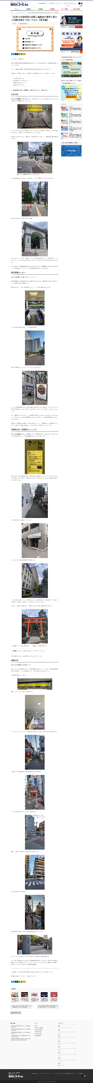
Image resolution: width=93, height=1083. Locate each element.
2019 (59, 1063)
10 (58, 1065)
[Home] (12, 12)
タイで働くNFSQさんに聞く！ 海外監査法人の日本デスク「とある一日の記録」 (75, 129)
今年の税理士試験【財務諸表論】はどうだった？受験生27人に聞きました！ (75, 116)
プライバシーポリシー (45, 1073)
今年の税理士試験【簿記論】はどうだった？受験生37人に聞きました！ (75, 122)
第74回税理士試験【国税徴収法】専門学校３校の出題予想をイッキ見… (44, 1000)
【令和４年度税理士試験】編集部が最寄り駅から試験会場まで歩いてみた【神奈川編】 (47, 1006)
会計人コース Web (45, 1081)
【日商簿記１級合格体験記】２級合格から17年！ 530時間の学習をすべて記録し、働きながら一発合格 (71, 136)
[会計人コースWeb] (19, 5)
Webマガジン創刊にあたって (70, 3)
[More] (24, 54)
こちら (22, 78)
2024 (59, 1035)
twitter (79, 3)
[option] (71, 21)
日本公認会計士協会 (38, 1033)
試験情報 (28, 9)
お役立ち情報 (76, 9)
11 (58, 1033)
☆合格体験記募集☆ (42, 3)
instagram (82, 3)
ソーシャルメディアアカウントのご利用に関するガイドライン (64, 1073)
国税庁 (36, 1025)
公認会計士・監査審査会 (39, 1027)
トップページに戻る (15, 1012)
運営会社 (81, 1073)
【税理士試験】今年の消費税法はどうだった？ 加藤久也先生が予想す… (15, 1000)
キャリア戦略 (64, 9)
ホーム (16, 9)
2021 (59, 1052)
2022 (59, 1046)
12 (60, 1033)
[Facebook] (13, 54)
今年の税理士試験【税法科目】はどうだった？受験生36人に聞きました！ (75, 109)
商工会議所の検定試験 (38, 1029)
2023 (59, 1041)
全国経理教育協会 (38, 1035)
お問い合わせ (34, 1073)
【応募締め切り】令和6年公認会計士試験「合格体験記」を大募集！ (35, 1000)
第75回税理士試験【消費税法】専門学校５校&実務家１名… (54, 1000)
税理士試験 (25, 23)
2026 (59, 1025)
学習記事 (52, 9)
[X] (16, 54)
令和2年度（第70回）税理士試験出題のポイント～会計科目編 (25, 999)
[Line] (20, 54)
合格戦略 (40, 9)
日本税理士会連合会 (38, 1031)
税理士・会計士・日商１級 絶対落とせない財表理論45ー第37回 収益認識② (22, 1006)
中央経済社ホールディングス (55, 3)
